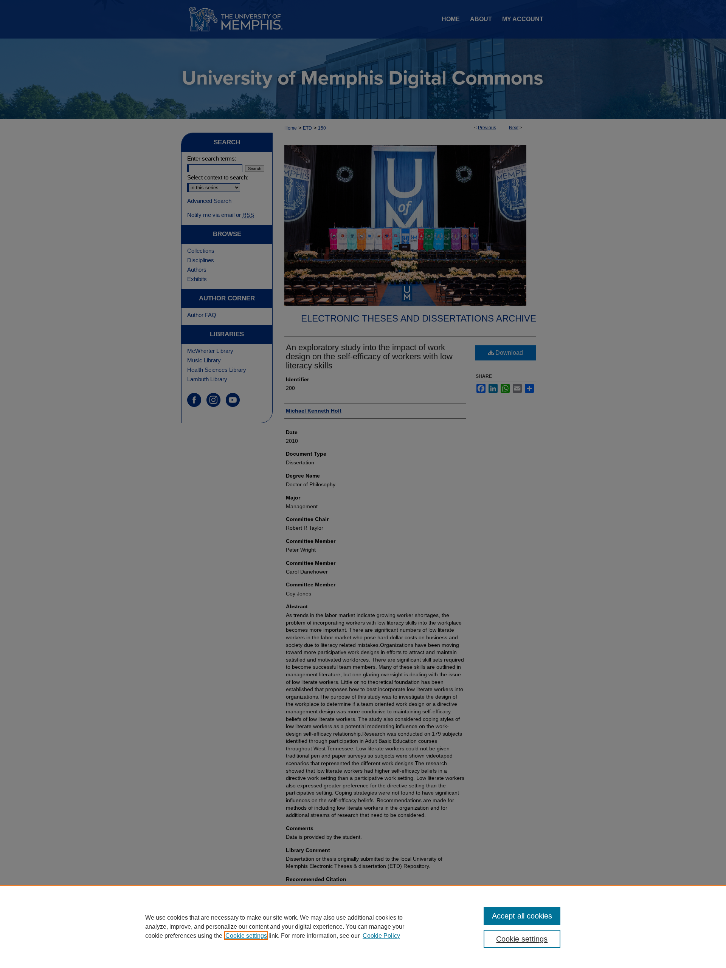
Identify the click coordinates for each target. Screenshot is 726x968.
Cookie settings (246, 935)
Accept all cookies (522, 916)
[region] (363, 926)
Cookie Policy (381, 935)
